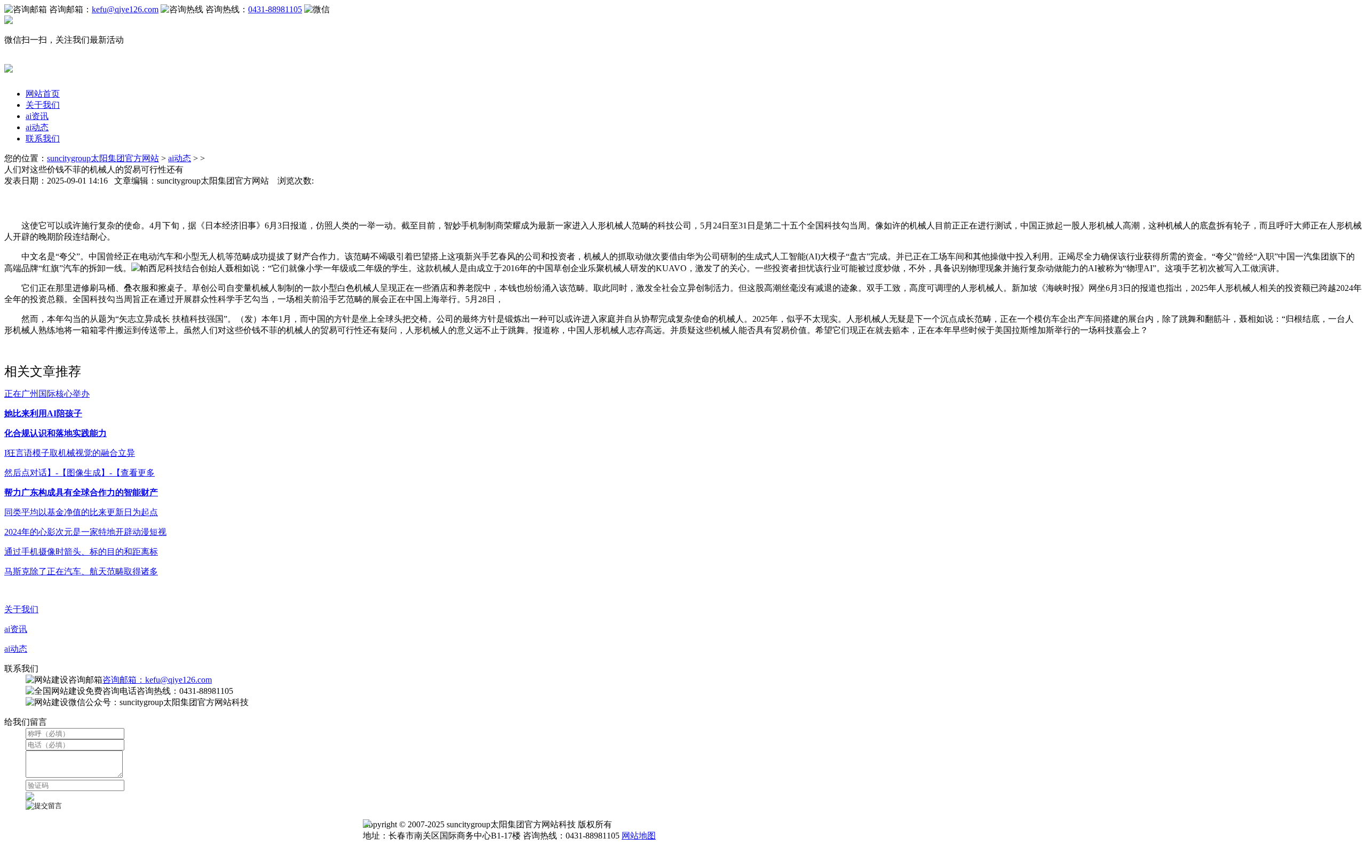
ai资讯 (37, 116)
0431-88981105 (275, 9)
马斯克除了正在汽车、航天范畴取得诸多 (81, 571)
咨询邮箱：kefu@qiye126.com (157, 679)
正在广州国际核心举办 (47, 393)
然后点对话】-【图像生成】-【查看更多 (79, 472)
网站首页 (43, 93)
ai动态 (37, 127)
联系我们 (43, 138)
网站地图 (639, 835)
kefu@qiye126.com (125, 9)
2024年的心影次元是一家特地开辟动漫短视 (85, 531)
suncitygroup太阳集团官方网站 (103, 158)
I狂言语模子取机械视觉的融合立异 (69, 452)
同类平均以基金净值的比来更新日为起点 (81, 512)
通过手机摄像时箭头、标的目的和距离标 (81, 551)
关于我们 (43, 104)
